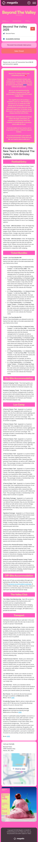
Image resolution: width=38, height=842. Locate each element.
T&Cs (29, 833)
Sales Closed (19, 51)
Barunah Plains (10, 33)
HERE (25, 85)
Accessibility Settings (13, 39)
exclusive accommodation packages (19, 584)
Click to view (20, 769)
